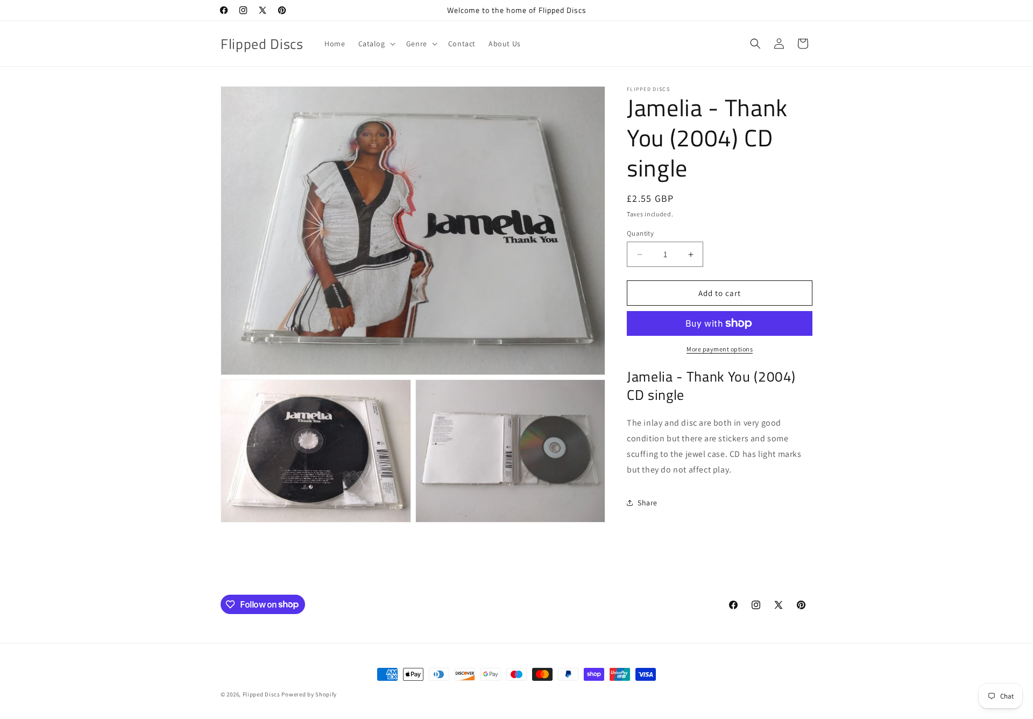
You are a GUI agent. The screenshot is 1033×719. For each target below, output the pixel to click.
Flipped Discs (261, 694)
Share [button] (647, 502)
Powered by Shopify (309, 694)
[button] (376, 43)
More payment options (720, 349)
